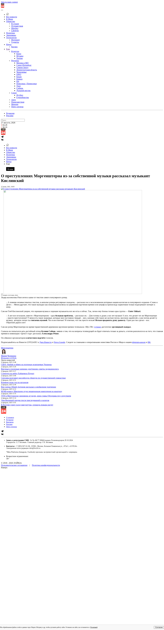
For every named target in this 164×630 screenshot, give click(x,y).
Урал (18, 86)
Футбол (19, 95)
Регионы (15, 61)
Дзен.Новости (45, 342)
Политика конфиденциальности (46, 465)
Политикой (93, 627)
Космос (14, 47)
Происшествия (17, 102)
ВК (149, 342)
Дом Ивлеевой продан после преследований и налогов (25, 400)
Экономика (11, 35)
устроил (97, 327)
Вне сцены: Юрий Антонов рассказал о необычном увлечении (28, 387)
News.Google (59, 342)
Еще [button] (8, 164)
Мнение (14, 104)
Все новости (11, 17)
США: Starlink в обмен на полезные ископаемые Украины (26, 364)
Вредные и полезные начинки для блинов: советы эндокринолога (30, 369)
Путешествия (17, 26)
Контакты (9, 422)
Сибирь (19, 88)
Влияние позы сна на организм (14, 382)
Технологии (11, 37)
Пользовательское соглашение (14, 465)
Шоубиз (14, 28)
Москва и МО (22, 63)
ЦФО (18, 74)
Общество (10, 21)
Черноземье (21, 72)
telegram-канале (139, 342)
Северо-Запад (22, 67)
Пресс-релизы (17, 107)
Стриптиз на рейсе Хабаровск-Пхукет (17, 373)
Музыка (19, 56)
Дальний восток (23, 90)
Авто (13, 100)
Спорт (14, 93)
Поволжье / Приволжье (26, 84)
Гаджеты (15, 42)
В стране (15, 24)
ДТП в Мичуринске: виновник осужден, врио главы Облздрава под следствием (36, 396)
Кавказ (19, 79)
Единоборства (22, 97)
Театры (19, 58)
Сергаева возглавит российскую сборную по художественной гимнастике (33, 378)
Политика (10, 33)
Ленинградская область (26, 70)
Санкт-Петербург (24, 65)
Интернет (15, 40)
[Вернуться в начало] (2, 7)
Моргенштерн (7, 348)
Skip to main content (9, 2)
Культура (15, 51)
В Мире (9, 19)
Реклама (9, 116)
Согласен (159, 627)
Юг (17, 81)
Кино (18, 54)
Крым (19, 77)
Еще (8, 49)
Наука (8, 44)
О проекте (10, 417)
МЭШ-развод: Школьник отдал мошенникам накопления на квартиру (31, 391)
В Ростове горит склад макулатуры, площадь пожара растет (27, 405)
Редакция (10, 113)
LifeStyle (15, 31)
